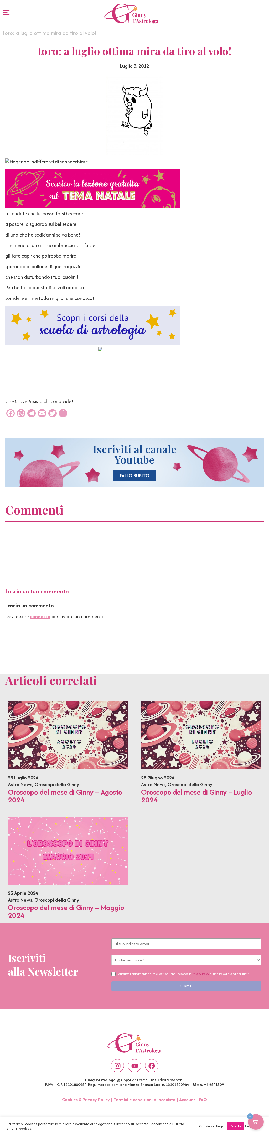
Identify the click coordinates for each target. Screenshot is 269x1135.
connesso (40, 616)
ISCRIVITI (186, 986)
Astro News (20, 784)
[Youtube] (134, 1065)
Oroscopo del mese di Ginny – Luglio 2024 (196, 796)
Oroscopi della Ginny (56, 784)
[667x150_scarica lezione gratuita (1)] (92, 206)
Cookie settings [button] (211, 1126)
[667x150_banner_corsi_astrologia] (92, 343)
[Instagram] (117, 1065)
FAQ (203, 1099)
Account (187, 1099)
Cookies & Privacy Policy (86, 1099)
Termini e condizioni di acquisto (144, 1099)
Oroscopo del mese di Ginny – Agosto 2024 (65, 796)
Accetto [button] (236, 1126)
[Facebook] (151, 1065)
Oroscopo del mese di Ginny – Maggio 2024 (66, 911)
